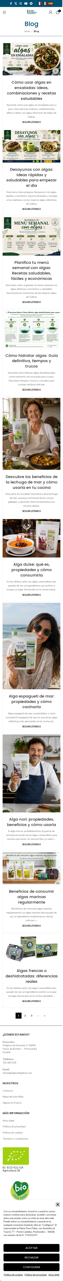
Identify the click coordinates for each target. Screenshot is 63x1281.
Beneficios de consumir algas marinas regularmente (31, 897)
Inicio (27, 31)
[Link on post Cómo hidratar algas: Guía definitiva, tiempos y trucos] (31, 329)
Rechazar (31, 1257)
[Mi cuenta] (50, 12)
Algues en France (12, 1102)
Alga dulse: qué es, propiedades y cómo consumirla (31, 570)
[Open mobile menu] (4, 12)
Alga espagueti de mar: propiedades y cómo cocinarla (31, 701)
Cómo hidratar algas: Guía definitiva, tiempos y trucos (31, 361)
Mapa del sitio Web (13, 1096)
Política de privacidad (36, 1274)
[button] (57, 1204)
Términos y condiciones (15, 1138)
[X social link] (15, 3)
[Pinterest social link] (31, 3)
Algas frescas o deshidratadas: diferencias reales (31, 976)
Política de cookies (13, 1274)
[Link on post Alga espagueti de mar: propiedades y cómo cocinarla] (31, 646)
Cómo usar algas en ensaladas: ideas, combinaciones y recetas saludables (31, 90)
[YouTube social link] (26, 3)
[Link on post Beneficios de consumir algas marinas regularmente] (31, 868)
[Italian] (45, 3)
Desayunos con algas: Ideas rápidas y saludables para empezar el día (31, 177)
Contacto (8, 1090)
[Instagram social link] (20, 3)
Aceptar (31, 1247)
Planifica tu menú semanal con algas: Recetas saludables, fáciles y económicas (31, 270)
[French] (40, 3)
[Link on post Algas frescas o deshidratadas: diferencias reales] (31, 949)
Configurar (31, 1267)
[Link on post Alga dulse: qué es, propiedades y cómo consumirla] (31, 538)
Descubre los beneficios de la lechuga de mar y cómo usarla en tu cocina (32, 482)
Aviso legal (53, 1274)
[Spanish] (51, 3)
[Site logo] (31, 11)
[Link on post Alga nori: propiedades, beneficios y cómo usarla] (31, 773)
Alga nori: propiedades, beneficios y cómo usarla (31, 822)
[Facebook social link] (11, 3)
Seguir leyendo (31, 122)
